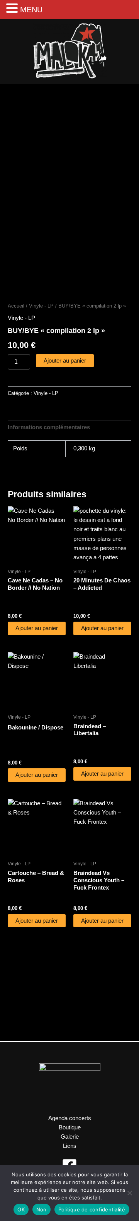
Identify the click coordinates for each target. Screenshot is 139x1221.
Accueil (16, 306)
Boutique (70, 1127)
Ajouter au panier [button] (36, 628)
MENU (31, 9)
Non (41, 1209)
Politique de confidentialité (91, 1209)
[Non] (129, 1193)
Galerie (70, 1137)
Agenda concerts (69, 1118)
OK (21, 1209)
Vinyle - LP (41, 306)
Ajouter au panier (65, 361)
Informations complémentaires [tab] (49, 427)
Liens (69, 1146)
